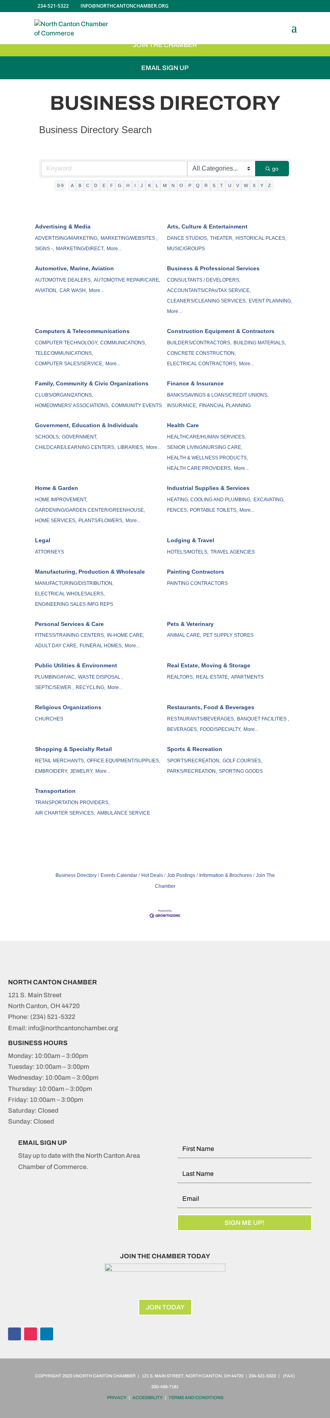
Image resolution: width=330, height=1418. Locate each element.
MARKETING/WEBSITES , (129, 238)
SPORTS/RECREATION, (194, 761)
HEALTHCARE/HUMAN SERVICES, (206, 437)
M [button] (165, 185)
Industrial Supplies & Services (208, 488)
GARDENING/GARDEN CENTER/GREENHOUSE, (90, 510)
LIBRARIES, (131, 447)
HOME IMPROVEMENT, (61, 499)
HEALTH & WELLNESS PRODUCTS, (207, 458)
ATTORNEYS (49, 552)
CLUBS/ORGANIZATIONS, (64, 395)
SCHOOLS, (47, 437)
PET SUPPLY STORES (228, 635)
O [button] (181, 185)
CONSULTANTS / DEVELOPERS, (203, 280)
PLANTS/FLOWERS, (101, 520)
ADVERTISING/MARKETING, (67, 238)
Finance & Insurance (195, 383)
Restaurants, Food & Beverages (210, 707)
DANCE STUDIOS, (187, 238)
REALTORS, (180, 677)
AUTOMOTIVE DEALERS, (63, 280)
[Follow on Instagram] (30, 1333)
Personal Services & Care (69, 624)
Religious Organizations (68, 707)
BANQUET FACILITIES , (263, 719)
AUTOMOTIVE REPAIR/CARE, (127, 280)
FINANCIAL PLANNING (225, 405)
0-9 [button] (60, 185)
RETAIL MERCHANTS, (60, 761)
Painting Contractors (195, 571)
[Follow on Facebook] (14, 1333)
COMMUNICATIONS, (123, 343)
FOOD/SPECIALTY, (220, 729)
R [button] (206, 185)
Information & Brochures (225, 875)
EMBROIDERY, (51, 771)
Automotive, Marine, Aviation (74, 268)
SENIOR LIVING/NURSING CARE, (204, 447)
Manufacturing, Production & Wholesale (90, 571)
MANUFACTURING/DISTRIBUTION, (74, 583)
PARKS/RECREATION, (192, 771)
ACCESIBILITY (147, 1397)
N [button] (173, 185)
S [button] (213, 185)
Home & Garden (56, 488)
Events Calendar (119, 875)
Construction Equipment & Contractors (220, 331)
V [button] (237, 185)
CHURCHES (49, 719)
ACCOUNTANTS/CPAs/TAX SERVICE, (209, 290)
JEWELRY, (81, 771)
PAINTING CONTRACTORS (197, 583)
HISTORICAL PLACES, (260, 238)
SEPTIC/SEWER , (54, 687)
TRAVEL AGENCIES (232, 552)
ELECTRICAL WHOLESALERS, (70, 594)
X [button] (254, 185)
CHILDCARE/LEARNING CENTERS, (75, 447)
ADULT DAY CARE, (56, 645)
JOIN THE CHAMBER (165, 44)
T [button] (221, 185)
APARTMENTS (247, 677)
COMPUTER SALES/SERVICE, (69, 363)
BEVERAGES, (182, 729)
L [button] (157, 185)
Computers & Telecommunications (82, 331)
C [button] (87, 185)
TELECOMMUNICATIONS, (64, 353)
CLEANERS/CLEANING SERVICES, (207, 301)
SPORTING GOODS (241, 771)
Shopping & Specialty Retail (73, 749)
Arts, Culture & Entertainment (207, 226)
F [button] (111, 185)
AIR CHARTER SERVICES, (65, 813)
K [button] (149, 185)
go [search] (275, 168)
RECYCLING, (90, 687)
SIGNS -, (44, 248)
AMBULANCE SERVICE (123, 813)
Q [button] (198, 185)
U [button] (229, 185)
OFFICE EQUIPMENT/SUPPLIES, (123, 761)
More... (114, 248)
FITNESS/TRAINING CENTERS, (70, 635)
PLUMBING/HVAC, (55, 677)
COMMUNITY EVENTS (136, 405)
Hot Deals (152, 875)
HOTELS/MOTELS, (187, 552)
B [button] (79, 185)
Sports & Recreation (194, 749)
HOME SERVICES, (55, 520)
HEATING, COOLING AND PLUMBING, (209, 499)
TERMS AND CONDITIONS (196, 1397)
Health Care (183, 425)
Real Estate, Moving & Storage (208, 665)
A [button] (72, 185)
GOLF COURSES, (242, 761)
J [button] (141, 185)
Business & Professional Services (213, 268)
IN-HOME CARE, (125, 635)
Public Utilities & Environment (76, 665)
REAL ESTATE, (212, 677)
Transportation (55, 791)
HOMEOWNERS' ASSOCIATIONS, (72, 405)
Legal (42, 540)
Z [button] (269, 185)
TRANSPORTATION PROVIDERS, (72, 802)
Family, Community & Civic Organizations (91, 383)
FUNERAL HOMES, (101, 645)
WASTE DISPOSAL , (100, 677)
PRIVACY (116, 1397)
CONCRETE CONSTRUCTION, (201, 353)
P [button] (189, 185)
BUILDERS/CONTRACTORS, (199, 343)
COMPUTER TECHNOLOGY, (66, 343)
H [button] (128, 185)
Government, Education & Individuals (86, 425)
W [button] (246, 185)
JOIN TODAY (165, 1307)
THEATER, (221, 238)
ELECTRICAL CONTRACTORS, (202, 363)
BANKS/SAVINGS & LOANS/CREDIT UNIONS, (217, 395)
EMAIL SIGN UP (165, 67)
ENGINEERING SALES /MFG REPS (74, 604)
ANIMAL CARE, (184, 635)
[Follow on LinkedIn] (46, 1333)
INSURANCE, (182, 405)
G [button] (120, 185)
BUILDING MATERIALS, (259, 343)
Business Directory (76, 875)
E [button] (104, 185)
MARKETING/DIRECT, (80, 248)
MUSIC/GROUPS (186, 248)
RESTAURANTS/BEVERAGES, (201, 719)
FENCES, (177, 510)
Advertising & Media (63, 226)
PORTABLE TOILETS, (213, 510)
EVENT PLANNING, (270, 301)
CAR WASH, (73, 290)
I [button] (135, 185)
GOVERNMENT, (79, 437)
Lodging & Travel (190, 540)
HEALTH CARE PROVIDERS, (199, 468)
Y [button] (261, 185)
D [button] (95, 185)
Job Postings (181, 875)
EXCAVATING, (269, 499)
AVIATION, (46, 290)
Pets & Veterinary (190, 624)
